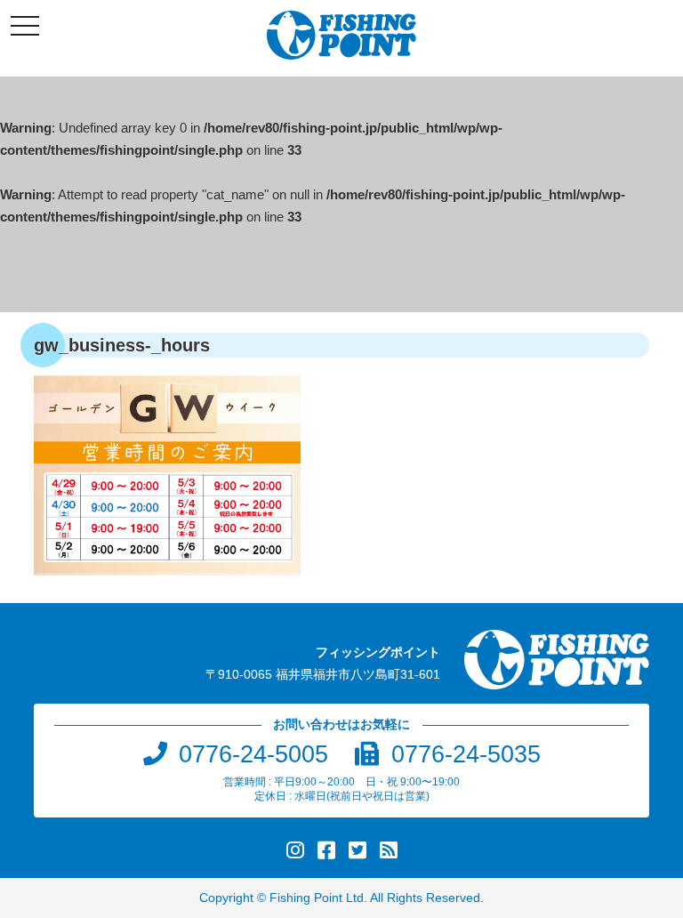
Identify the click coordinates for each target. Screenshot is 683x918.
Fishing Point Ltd (316, 898)
